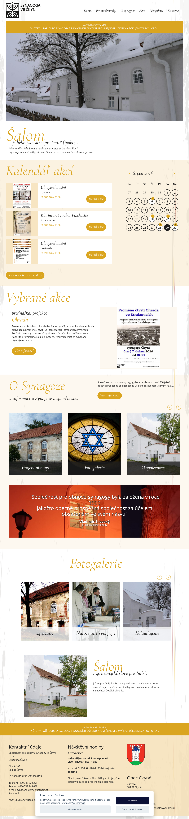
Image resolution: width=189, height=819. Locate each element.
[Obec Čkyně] (136, 764)
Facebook (14, 793)
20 (152, 219)
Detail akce (96, 199)
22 (167, 219)
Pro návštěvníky (106, 11)
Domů (88, 11)
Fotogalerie (156, 11)
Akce (142, 11)
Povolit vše (132, 800)
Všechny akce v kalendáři (25, 275)
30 (174, 227)
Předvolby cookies (75, 809)
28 (159, 227)
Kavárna (173, 11)
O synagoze (128, 11)
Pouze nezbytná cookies (132, 809)
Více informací (24, 351)
